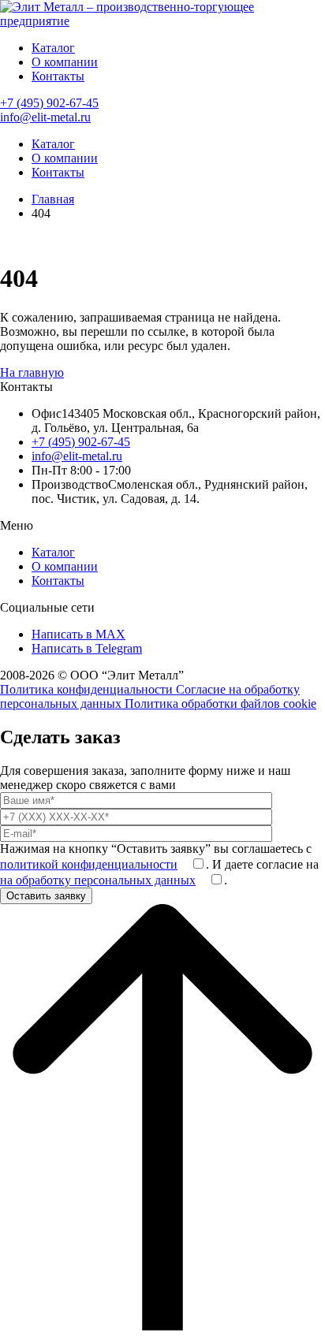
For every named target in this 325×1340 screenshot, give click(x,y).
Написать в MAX (78, 634)
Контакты (58, 76)
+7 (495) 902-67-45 (49, 103)
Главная (53, 199)
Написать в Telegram (87, 648)
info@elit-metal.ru (45, 117)
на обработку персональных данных (98, 880)
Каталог (53, 47)
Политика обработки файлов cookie (220, 703)
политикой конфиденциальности (88, 864)
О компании (65, 62)
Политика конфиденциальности (88, 689)
